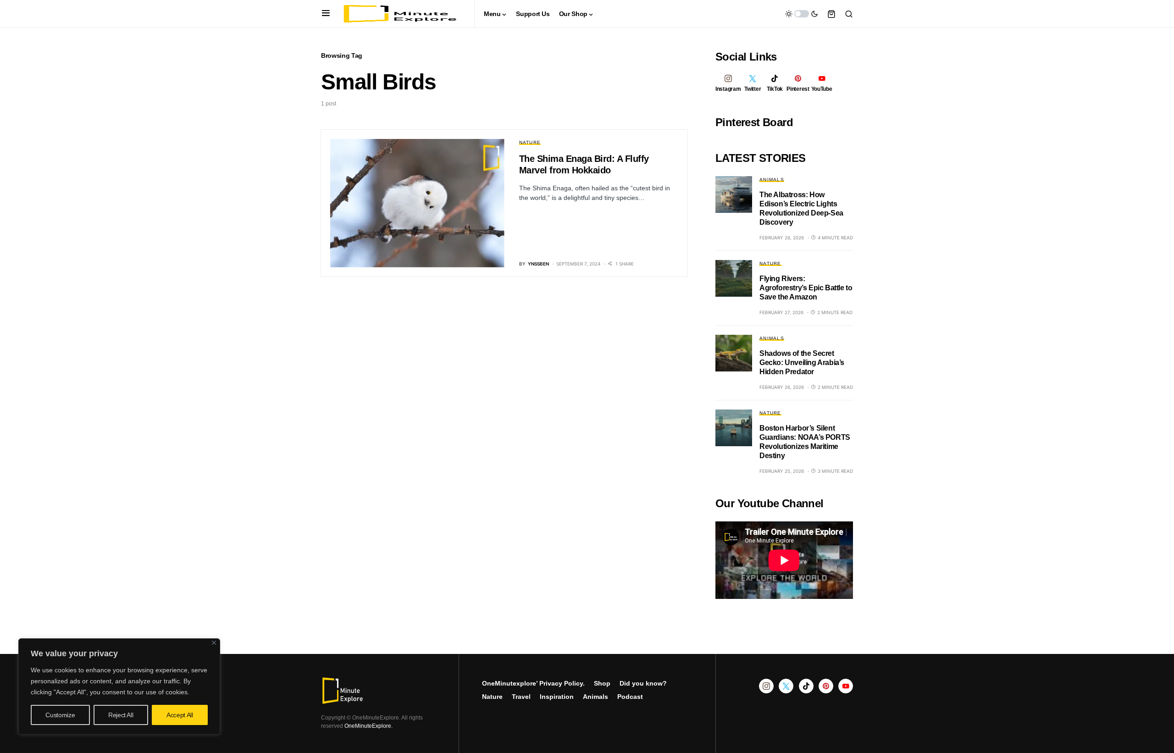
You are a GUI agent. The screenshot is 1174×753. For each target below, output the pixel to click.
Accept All (179, 715)
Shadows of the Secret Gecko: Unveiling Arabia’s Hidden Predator (801, 362)
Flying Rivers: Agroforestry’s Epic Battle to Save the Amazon (805, 288)
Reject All (120, 715)
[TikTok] (806, 686)
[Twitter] (786, 686)
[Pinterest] (826, 686)
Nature (530, 142)
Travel (521, 696)
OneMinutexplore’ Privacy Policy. (533, 683)
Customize (60, 715)
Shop (602, 683)
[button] (326, 13)
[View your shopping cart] (831, 14)
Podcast (630, 696)
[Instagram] (766, 686)
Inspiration (557, 696)
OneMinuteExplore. (368, 726)
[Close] (214, 643)
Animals (771, 179)
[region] (119, 686)
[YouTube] (845, 686)
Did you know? (643, 683)
